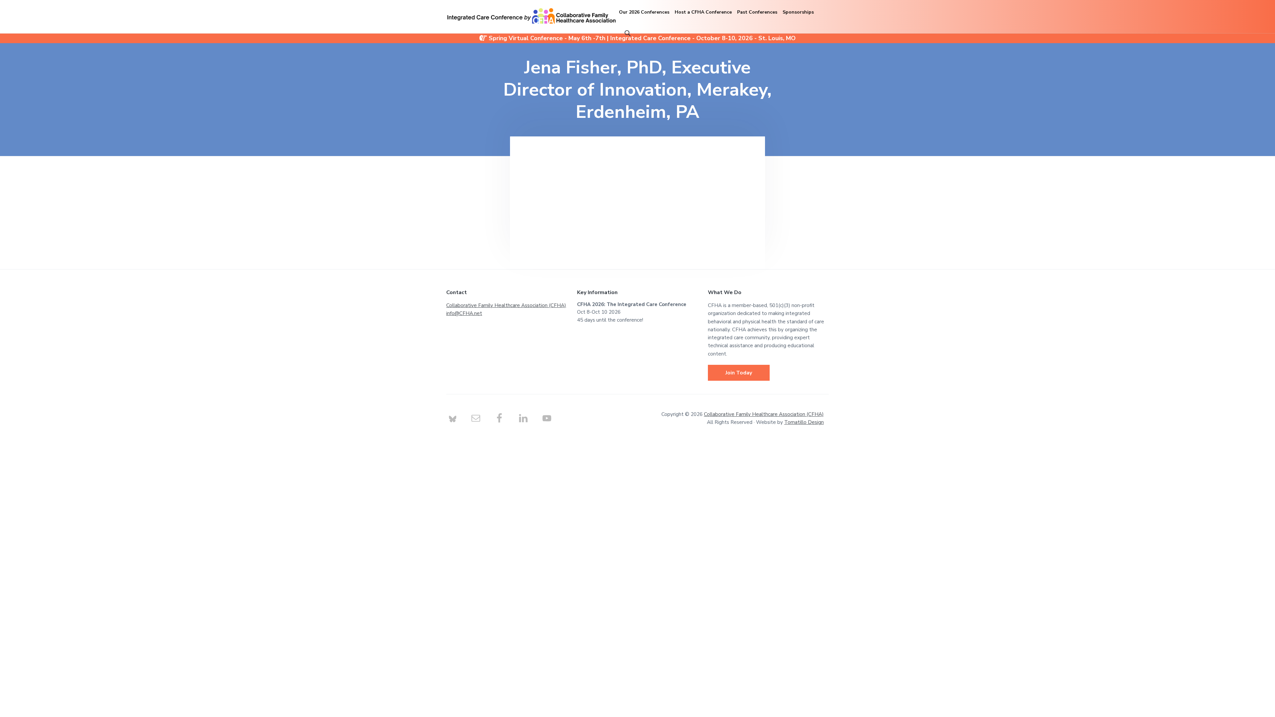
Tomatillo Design (804, 422)
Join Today (738, 372)
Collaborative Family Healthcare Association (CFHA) (506, 305)
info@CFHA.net (464, 313)
